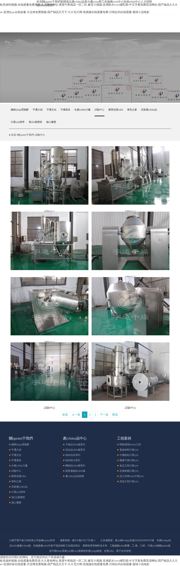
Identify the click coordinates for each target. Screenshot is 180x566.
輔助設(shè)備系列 (75, 465)
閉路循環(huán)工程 (130, 444)
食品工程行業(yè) (129, 465)
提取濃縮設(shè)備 (75, 471)
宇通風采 (65, 109)
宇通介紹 (38, 109)
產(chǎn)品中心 (75, 438)
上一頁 (76, 414)
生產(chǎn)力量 (82, 109)
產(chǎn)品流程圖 (74, 476)
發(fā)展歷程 (35, 122)
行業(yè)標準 (18, 122)
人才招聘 (146, 1)
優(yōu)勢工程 (98, 1)
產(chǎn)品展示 (81, 1)
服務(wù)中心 (115, 1)
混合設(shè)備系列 (75, 449)
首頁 (39, 1)
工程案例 (124, 438)
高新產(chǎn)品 (149, 109)
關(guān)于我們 (51, 1)
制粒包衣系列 (72, 455)
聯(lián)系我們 (44, 5)
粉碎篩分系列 (72, 460)
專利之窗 (132, 109)
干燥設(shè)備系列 (75, 444)
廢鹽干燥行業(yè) (129, 460)
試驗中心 (99, 109)
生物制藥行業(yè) (129, 471)
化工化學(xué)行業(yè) (132, 476)
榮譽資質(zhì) (115, 109)
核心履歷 (51, 122)
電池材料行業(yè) (129, 449)
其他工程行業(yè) (129, 481)
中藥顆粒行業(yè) (129, 455)
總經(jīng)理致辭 (20, 109)
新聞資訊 (66, 1)
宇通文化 (51, 109)
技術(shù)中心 (132, 1)
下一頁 (104, 414)
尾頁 (115, 414)
